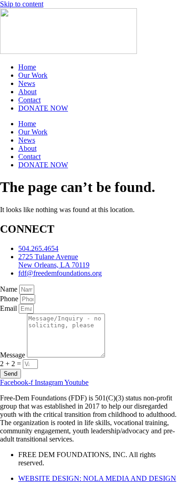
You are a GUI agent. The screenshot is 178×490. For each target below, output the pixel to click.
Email (9, 308)
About (27, 92)
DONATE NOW (43, 108)
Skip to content (21, 4)
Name (9, 289)
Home (27, 67)
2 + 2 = (11, 364)
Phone (10, 299)
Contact (29, 100)
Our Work (32, 75)
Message (13, 355)
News (26, 83)
